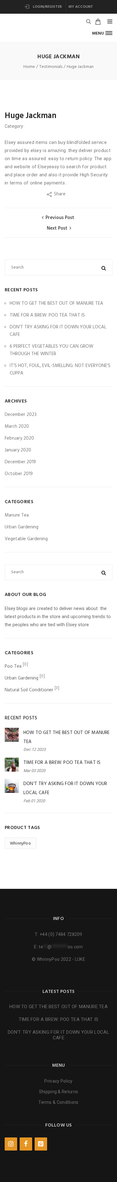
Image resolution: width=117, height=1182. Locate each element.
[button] (102, 33)
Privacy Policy (58, 1081)
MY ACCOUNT (80, 7)
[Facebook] (26, 1144)
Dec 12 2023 (34, 749)
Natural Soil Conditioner (29, 690)
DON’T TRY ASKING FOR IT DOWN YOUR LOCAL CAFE (58, 1035)
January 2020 (18, 450)
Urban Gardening (21, 527)
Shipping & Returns (58, 1091)
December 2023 (21, 414)
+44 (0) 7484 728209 (61, 934)
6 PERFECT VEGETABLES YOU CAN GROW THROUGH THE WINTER (51, 350)
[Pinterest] (41, 1144)
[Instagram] (11, 1144)
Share (60, 194)
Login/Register (47, 7)
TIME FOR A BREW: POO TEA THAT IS (47, 315)
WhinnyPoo (20, 843)
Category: (15, 126)
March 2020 (17, 426)
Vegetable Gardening (26, 539)
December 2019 (20, 462)
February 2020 (19, 438)
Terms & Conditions (58, 1102)
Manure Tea (17, 515)
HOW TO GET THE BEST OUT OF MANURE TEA (56, 303)
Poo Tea (13, 666)
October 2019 (19, 474)
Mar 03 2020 (34, 770)
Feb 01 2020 (34, 800)
